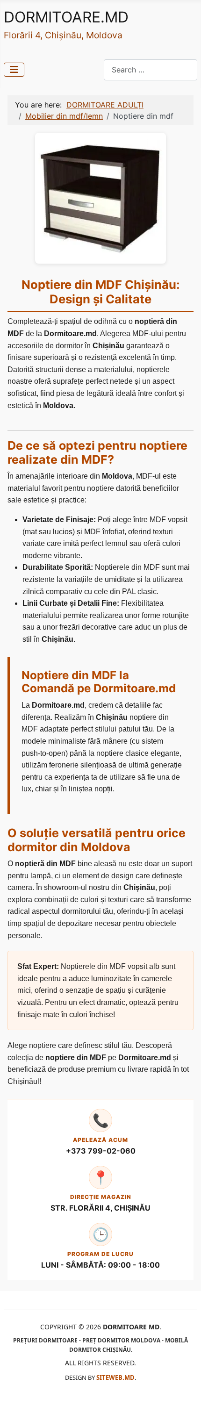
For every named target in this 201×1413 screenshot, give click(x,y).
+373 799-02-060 (101, 1150)
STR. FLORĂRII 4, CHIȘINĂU (100, 1207)
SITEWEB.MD (115, 1377)
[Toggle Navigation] (14, 70)
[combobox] (150, 69)
